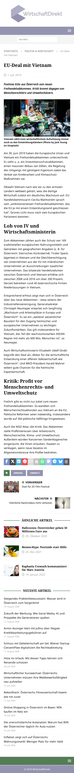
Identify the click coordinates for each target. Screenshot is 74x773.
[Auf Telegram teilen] (54, 461)
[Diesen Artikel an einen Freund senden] (31, 461)
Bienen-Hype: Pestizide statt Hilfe (44, 547)
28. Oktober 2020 (36, 536)
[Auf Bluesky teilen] (60, 461)
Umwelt (35, 473)
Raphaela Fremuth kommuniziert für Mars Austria (44, 568)
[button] (69, 31)
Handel (18, 473)
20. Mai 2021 (33, 552)
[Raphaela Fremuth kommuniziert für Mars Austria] (11, 570)
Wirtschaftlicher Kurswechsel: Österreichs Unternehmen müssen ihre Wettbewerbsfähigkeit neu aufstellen (35, 677)
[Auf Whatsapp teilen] (43, 461)
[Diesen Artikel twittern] (13, 461)
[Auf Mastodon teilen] (48, 461)
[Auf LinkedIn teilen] (19, 461)
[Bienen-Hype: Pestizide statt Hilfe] (11, 551)
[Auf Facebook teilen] (7, 461)
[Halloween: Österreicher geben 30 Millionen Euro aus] (11, 532)
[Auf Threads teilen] (66, 461)
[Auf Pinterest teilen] (25, 461)
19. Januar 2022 (35, 574)
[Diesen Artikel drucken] (36, 461)
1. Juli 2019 (14, 75)
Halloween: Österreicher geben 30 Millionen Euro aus (44, 529)
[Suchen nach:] (37, 39)
